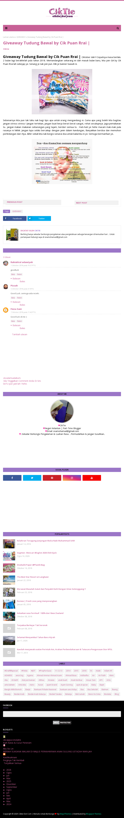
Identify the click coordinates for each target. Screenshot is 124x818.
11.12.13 (58, 670)
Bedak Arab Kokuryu (37, 694)
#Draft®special (11, 670)
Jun (8, 775)
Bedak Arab (19, 694)
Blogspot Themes (93, 814)
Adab (98, 670)
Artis (109, 680)
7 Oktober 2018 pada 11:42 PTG (23, 312)
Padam (19, 274)
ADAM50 (8, 675)
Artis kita (22, 684)
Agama (30, 675)
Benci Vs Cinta (94, 694)
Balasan (16, 278)
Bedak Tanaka (55, 694)
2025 (9, 781)
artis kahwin (10, 684)
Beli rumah (80, 694)
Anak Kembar (76, 680)
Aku (6, 680)
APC (101, 680)
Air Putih (102, 675)
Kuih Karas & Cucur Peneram (17, 742)
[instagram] (72, 478)
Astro (32, 684)
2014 (68, 670)
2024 (9, 804)
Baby (93, 684)
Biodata (107, 694)
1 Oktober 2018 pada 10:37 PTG (23, 265)
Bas (82, 689)
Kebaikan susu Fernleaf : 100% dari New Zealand (40, 613)
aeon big (19, 675)
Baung (114, 689)
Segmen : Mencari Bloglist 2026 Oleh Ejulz (37, 552)
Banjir (27, 689)
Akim (111, 675)
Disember (11, 784)
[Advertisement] (62, 506)
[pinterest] (52, 478)
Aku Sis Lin (8, 748)
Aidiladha (84, 675)
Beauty (7, 694)
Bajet (102, 684)
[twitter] (32, 478)
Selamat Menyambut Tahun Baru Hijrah (36, 637)
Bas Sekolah (93, 689)
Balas (13, 274)
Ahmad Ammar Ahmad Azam (49, 675)
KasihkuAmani (10, 757)
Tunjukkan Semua (12, 763)
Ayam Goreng (67, 684)
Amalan (51, 680)
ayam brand (52, 684)
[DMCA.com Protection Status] (62, 723)
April (8, 798)
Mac (8, 778)
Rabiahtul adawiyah (22, 262)
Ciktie (6, 49)
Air (93, 675)
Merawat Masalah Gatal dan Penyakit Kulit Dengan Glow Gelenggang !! (51, 589)
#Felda (24, 670)
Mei (8, 795)
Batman (105, 689)
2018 (84, 670)
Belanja (68, 694)
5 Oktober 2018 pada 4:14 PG (22, 289)
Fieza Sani (16, 308)
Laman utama (9, 37)
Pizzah (14, 285)
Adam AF (108, 670)
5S (91, 670)
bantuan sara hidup (68, 689)
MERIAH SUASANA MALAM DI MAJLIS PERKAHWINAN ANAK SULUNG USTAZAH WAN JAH (47, 751)
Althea (41, 680)
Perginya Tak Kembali (13, 760)
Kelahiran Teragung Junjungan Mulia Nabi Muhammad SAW (46, 540)
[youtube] (92, 478)
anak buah (62, 680)
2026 (9, 769)
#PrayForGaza (45, 670)
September (12, 787)
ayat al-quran (82, 684)
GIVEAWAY (20, 37)
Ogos (9, 772)
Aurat (40, 684)
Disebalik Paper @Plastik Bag (31, 564)
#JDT (33, 670)
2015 (76, 670)
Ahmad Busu (71, 675)
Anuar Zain (91, 680)
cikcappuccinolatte (12, 739)
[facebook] (12, 478)
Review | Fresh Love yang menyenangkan (37, 601)
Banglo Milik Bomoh (13, 689)
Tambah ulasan (19, 334)
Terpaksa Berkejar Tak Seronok (32, 625)
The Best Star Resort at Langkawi (33, 577)
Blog (117, 694)
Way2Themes (65, 814)
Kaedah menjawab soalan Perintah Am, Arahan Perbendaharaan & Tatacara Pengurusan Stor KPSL (64, 649)
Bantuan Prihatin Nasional (45, 689)
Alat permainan (28, 680)
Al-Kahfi (14, 680)
